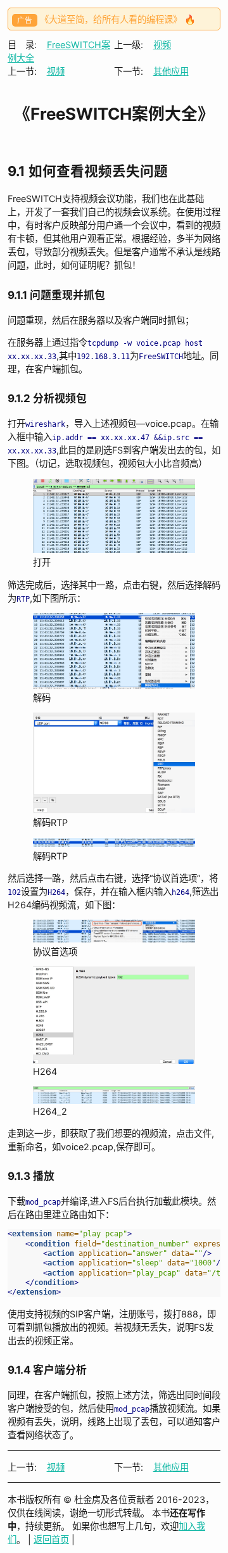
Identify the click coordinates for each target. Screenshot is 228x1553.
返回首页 (51, 1539)
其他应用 (171, 71)
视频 (162, 44)
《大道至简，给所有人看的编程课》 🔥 (118, 19)
